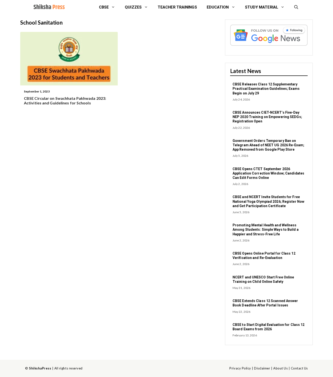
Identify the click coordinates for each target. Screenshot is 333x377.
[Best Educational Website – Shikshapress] (48, 7)
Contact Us (299, 368)
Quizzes (133, 7)
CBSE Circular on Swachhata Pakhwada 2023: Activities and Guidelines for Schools (65, 100)
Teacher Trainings (177, 7)
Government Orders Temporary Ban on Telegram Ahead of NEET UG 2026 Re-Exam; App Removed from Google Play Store (268, 145)
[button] (296, 7)
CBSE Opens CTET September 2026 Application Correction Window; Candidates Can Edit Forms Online (268, 173)
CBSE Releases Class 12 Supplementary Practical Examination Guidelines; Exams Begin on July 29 (266, 88)
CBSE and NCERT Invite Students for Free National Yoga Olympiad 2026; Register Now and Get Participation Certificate (268, 201)
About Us (280, 368)
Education (218, 7)
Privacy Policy (240, 368)
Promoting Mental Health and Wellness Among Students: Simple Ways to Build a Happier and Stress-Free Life (266, 229)
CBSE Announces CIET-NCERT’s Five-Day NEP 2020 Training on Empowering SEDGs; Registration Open (267, 116)
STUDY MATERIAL (261, 7)
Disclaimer (262, 368)
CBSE (104, 7)
